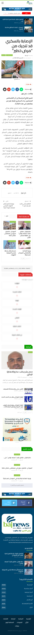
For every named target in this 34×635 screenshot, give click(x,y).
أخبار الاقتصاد (27, 241)
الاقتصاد (5, 618)
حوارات (17, 626)
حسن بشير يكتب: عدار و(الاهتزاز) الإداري (20, 373)
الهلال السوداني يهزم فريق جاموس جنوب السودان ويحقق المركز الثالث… (13, 406)
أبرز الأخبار (30, 600)
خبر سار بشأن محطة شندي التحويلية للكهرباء (12, 570)
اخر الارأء (30, 352)
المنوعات (19, 622)
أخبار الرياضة (29, 592)
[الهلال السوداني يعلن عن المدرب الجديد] (28, 399)
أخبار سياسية (27, 221)
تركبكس (16, 268)
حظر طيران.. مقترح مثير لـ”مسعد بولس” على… (17, 457)
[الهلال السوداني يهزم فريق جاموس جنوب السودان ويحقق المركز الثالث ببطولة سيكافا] (28, 407)
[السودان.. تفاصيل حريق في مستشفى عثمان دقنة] (17, 30)
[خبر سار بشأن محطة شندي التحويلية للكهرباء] (9, 244)
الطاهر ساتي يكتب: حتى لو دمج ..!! (25, 204)
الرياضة (13, 618)
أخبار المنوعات (9, 55)
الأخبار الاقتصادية (12, 241)
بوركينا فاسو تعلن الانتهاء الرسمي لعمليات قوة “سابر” (9, 205)
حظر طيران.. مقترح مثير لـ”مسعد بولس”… (13, 562)
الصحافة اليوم (10, 622)
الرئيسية (3, 55)
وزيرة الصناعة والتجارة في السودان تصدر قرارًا (17, 478)
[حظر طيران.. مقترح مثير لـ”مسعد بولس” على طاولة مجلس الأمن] (17, 21)
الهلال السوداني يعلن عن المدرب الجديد (12, 397)
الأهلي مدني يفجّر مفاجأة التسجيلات (13, 389)
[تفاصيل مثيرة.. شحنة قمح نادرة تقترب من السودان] (28, 556)
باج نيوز (20, 631)
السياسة (30, 596)
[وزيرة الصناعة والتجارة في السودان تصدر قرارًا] (24, 244)
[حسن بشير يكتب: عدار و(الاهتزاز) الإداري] (17, 360)
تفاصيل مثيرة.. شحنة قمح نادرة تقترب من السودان (14, 554)
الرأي (31, 607)
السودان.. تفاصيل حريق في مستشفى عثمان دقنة (17, 468)
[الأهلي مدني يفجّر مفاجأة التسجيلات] (28, 391)
